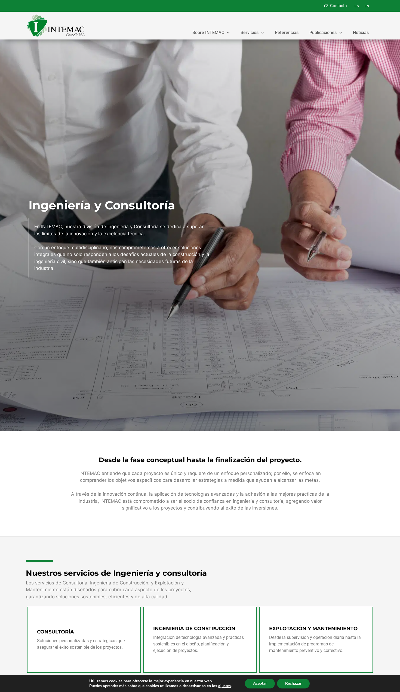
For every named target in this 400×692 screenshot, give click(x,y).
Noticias (361, 32)
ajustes (224, 686)
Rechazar (293, 683)
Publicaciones (323, 32)
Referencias (287, 32)
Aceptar (260, 683)
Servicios (250, 32)
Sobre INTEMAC (208, 32)
